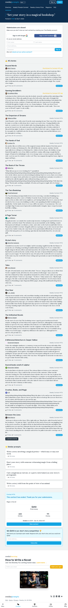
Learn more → (42, 563)
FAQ (55, 7)
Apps (22, 2)
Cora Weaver (11, 268)
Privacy (16, 600)
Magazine (49, 7)
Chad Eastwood (12, 193)
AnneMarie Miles (13, 93)
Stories (51, 606)
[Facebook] (59, 596)
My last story (10, 240)
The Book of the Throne (15, 165)
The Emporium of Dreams (15, 116)
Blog (65, 606)
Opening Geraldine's (13, 91)
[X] (51, 596)
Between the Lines (13, 415)
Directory (8, 7)
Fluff (13, 19)
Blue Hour (9, 290)
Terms (11, 600)
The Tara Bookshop (13, 190)
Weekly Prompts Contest (20, 7)
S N (9, 392)
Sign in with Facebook (46, 35)
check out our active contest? (22, 52)
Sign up (53, 2)
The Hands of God (12, 141)
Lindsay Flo (11, 143)
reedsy (12, 2)
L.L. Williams (11, 218)
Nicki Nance (11, 417)
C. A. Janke (11, 293)
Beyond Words (11, 66)
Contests (34, 606)
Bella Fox (10, 168)
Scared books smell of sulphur (17, 365)
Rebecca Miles (12, 118)
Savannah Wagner (13, 342)
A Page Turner (11, 215)
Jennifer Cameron (13, 243)
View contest (34, 524)
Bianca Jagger (12, 318)
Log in (60, 2)
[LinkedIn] (57, 596)
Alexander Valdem (13, 367)
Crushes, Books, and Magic (16, 390)
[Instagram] (54, 596)
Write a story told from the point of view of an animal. (28, 483)
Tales (7, 265)
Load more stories (11, 439)
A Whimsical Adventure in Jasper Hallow (21, 340)
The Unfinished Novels (14, 315)
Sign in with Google (19, 35)
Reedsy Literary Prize (37, 7)
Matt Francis (11, 68)
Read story (59, 85)
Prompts (18, 606)
